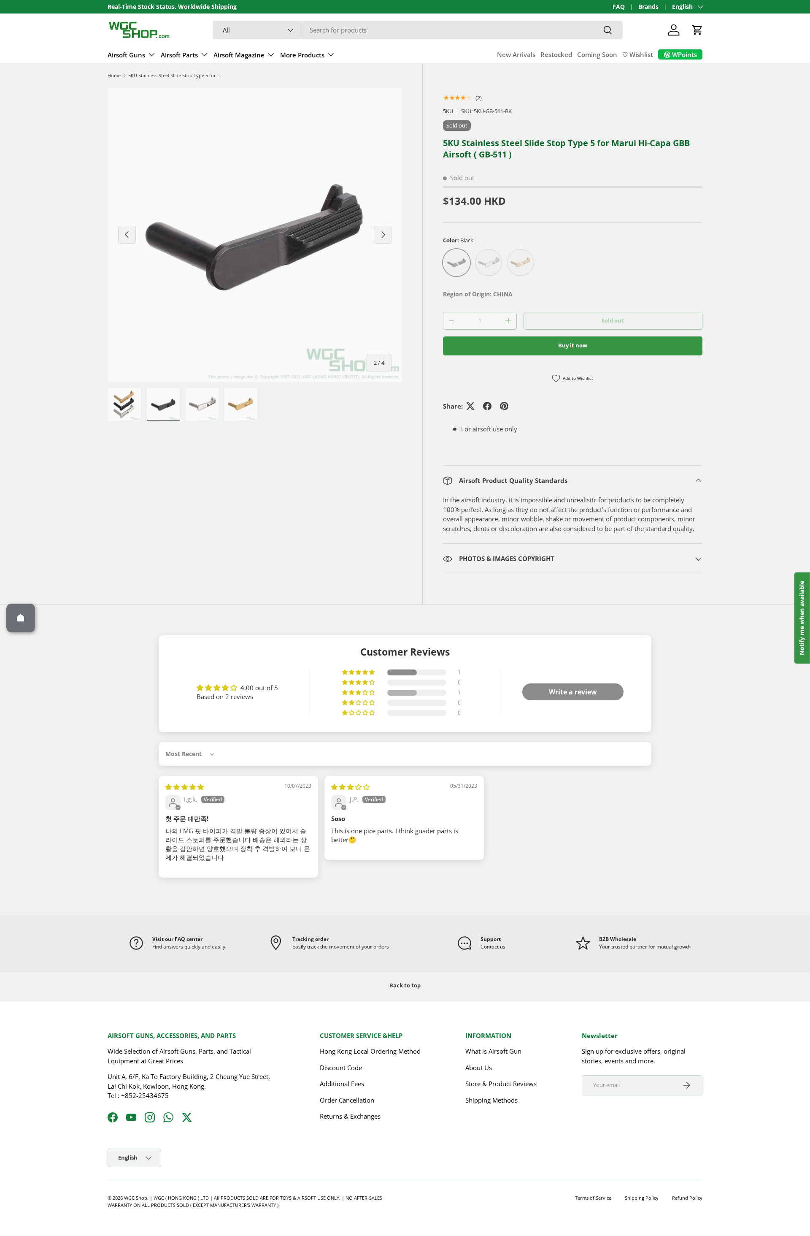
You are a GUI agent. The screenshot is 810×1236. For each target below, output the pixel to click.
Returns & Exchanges (350, 1116)
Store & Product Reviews (501, 1083)
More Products (302, 55)
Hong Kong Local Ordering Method (370, 1051)
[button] (697, 30)
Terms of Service (593, 1198)
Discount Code (341, 1067)
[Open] (20, 618)
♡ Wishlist (637, 54)
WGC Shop (135, 1198)
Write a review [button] (573, 692)
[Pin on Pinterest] (504, 406)
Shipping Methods (491, 1100)
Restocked (556, 54)
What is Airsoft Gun (493, 1051)
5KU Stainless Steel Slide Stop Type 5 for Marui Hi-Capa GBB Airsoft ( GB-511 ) (175, 75)
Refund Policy (687, 1198)
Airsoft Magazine (239, 55)
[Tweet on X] (470, 406)
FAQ (619, 7)
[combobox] (418, 30)
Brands (648, 7)
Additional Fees (342, 1083)
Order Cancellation (347, 1100)
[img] (184, 787)
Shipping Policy (642, 1198)
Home (114, 75)
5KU (448, 111)
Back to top (405, 985)
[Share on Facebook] (487, 406)
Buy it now (572, 345)
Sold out (613, 320)
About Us (478, 1067)
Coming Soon (597, 54)
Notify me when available (802, 618)
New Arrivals (516, 54)
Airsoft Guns (126, 55)
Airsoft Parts (179, 55)
